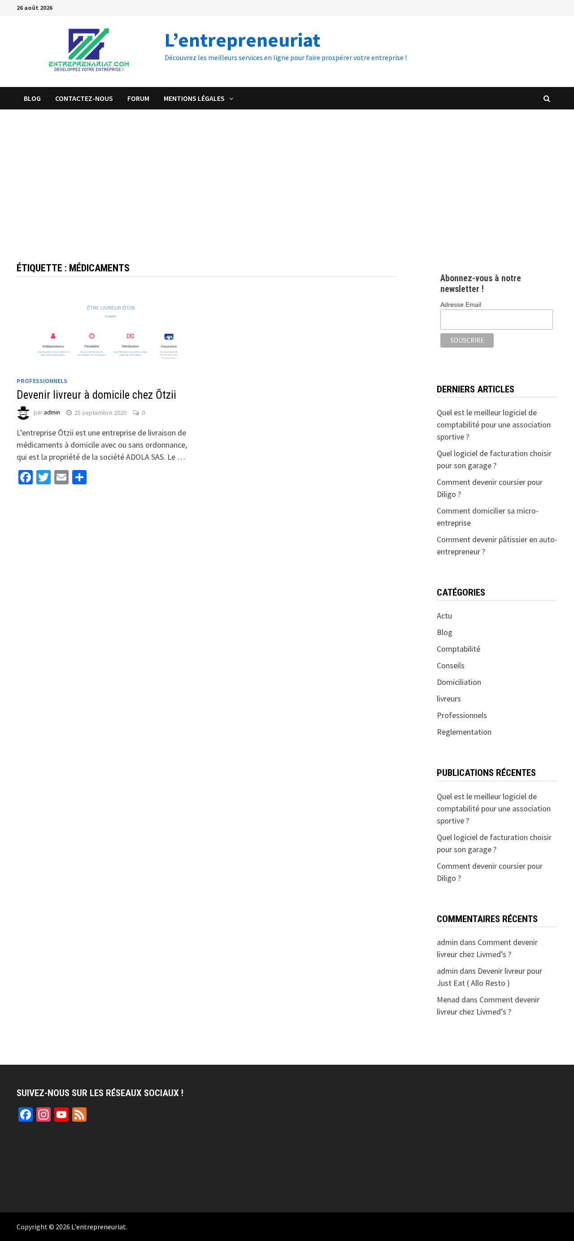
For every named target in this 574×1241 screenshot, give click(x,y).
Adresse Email (460, 304)
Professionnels (42, 381)
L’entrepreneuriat (242, 39)
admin (52, 413)
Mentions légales (194, 98)
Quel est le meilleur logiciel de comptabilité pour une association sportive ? (494, 424)
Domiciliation (459, 682)
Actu (444, 615)
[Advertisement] (287, 176)
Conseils (451, 665)
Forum (138, 98)
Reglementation (464, 732)
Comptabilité (458, 649)
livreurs (449, 698)
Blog (32, 98)
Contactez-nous (84, 98)
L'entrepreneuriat (98, 1226)
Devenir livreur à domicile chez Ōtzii (96, 394)
